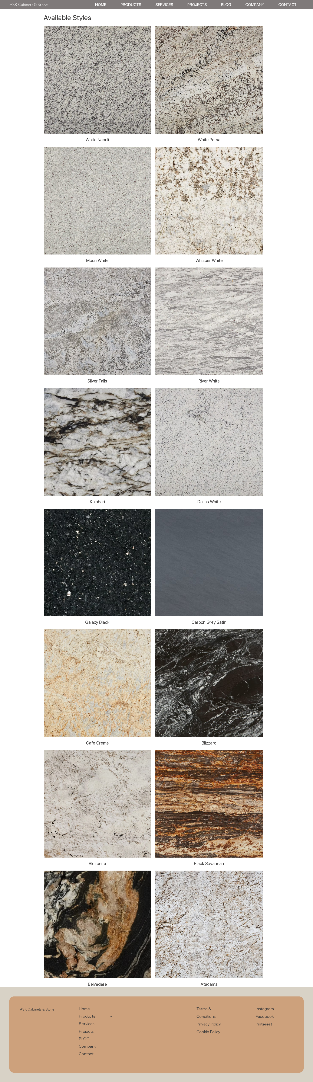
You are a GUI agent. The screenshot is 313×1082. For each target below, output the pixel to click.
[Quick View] (97, 80)
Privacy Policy (209, 1024)
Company (87, 1046)
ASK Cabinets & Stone (29, 4)
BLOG (84, 1038)
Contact (86, 1053)
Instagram (265, 1008)
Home (84, 1008)
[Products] (111, 1016)
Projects (86, 1031)
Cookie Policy (208, 1031)
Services (87, 1023)
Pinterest (264, 1024)
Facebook (265, 1016)
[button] (130, 4)
